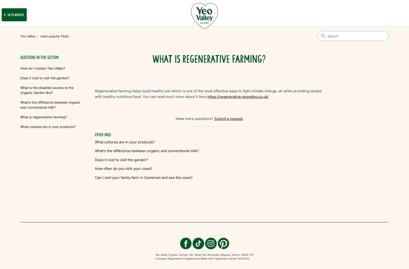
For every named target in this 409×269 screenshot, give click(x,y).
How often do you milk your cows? (123, 168)
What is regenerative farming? (43, 117)
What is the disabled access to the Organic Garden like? (47, 90)
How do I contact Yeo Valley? (42, 68)
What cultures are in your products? (48, 127)
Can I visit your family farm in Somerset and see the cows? (144, 177)
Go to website (13, 15)
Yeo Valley (28, 36)
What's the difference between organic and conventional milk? (50, 104)
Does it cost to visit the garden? (44, 78)
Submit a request (228, 118)
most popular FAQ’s (54, 36)
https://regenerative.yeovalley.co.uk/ (238, 96)
